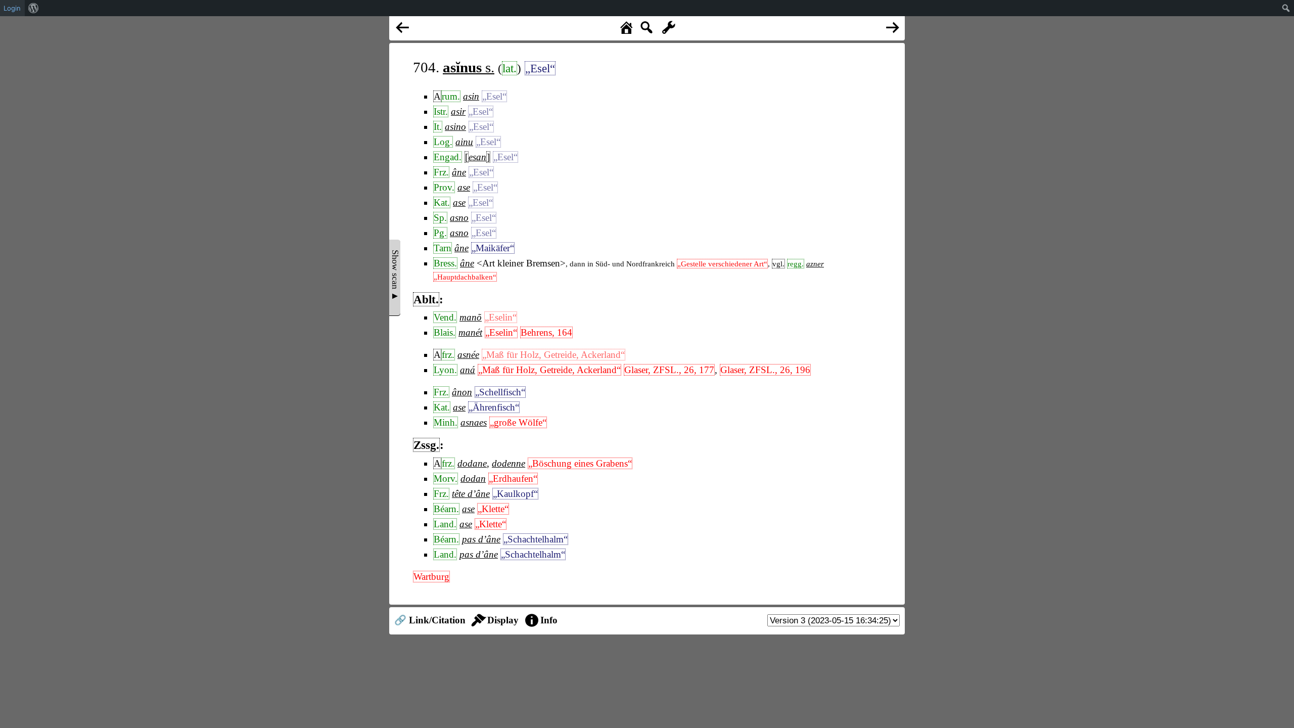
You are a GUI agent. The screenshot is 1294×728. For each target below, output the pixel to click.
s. (468, 67)
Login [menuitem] (12, 8)
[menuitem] (33, 8)
